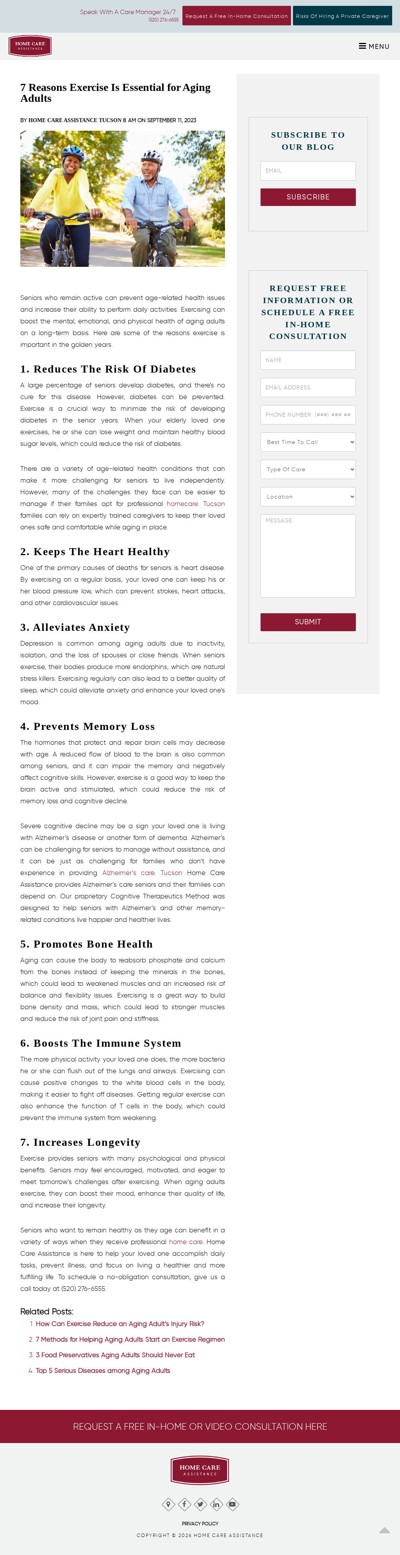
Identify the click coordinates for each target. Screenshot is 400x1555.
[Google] (168, 1502)
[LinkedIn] (216, 1502)
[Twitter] (200, 1502)
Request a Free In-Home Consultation (237, 16)
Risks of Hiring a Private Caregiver (342, 16)
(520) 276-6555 (163, 19)
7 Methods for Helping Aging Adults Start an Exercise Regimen (130, 1339)
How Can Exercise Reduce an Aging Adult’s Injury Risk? (120, 1324)
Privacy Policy (200, 1524)
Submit (308, 622)
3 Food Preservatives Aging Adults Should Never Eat (115, 1355)
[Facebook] (184, 1502)
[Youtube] (232, 1502)
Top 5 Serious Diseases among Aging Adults (103, 1370)
